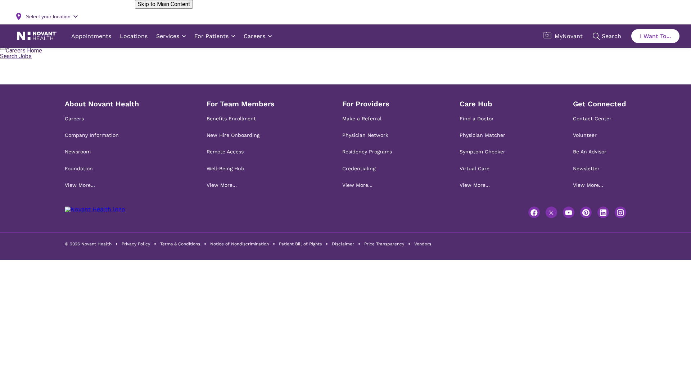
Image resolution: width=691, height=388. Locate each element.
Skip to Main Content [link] (164, 4)
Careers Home (24, 50)
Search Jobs (16, 56)
